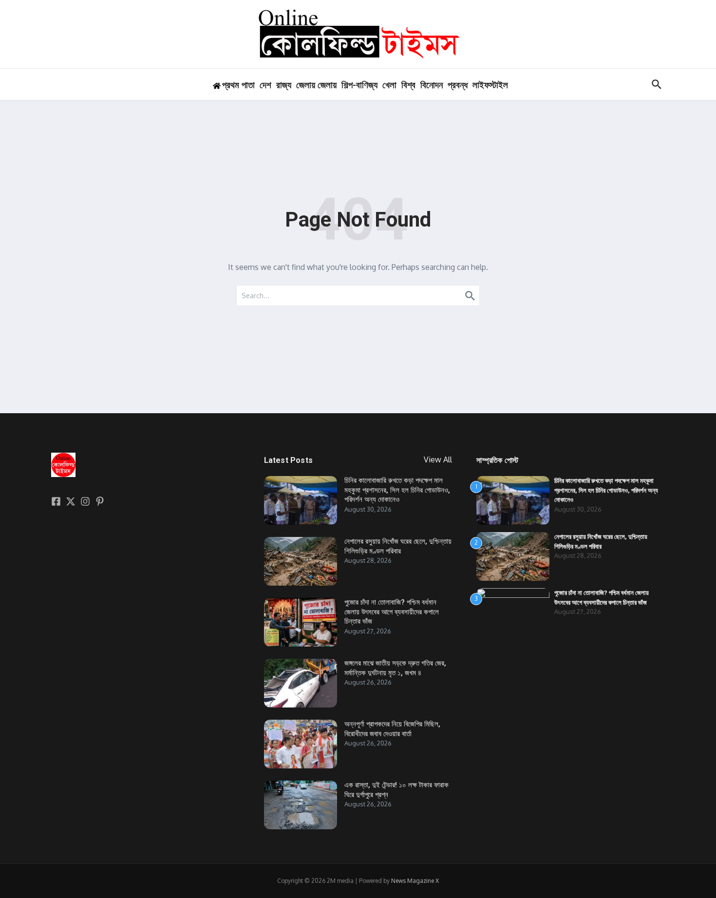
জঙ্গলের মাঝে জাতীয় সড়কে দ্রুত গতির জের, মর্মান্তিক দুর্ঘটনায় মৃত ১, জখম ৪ (395, 668)
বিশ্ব (408, 85)
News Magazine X (415, 880)
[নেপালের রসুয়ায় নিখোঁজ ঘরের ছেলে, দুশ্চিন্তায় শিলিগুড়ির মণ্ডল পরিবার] (300, 561)
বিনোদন (431, 85)
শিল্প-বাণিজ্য (359, 85)
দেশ (265, 85)
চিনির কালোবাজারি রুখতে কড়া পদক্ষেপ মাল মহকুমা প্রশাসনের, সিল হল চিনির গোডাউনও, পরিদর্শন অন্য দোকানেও (397, 490)
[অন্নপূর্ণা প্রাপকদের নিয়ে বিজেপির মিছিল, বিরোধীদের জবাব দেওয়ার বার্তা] (300, 744)
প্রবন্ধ (458, 85)
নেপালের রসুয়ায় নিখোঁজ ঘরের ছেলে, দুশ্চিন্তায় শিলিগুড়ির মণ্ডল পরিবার (398, 546)
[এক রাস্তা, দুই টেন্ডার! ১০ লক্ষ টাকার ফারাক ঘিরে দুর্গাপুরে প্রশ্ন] (300, 805)
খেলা (389, 85)
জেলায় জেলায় (316, 85)
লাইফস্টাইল (490, 85)
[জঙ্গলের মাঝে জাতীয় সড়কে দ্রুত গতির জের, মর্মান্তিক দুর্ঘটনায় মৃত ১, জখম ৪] (300, 683)
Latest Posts (288, 460)
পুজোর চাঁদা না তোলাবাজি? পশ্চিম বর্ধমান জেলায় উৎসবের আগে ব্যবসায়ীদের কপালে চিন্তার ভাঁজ (391, 612)
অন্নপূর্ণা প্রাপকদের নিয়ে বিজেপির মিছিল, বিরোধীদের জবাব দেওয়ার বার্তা (392, 729)
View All (438, 459)
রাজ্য (283, 85)
